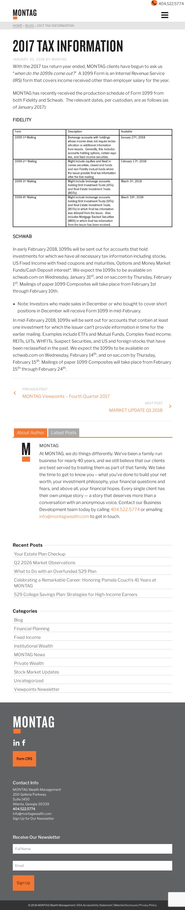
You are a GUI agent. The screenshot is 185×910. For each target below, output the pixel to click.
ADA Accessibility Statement (94, 905)
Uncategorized (29, 680)
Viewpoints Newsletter (36, 689)
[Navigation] (164, 14)
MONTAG (59, 59)
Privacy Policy (148, 905)
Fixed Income (27, 637)
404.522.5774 (125, 509)
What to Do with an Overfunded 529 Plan (55, 571)
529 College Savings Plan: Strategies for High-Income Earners (75, 594)
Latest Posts (63, 432)
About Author (30, 432)
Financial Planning (32, 628)
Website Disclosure (126, 905)
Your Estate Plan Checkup (40, 553)
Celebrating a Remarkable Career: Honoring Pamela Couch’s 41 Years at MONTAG (85, 582)
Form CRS (24, 759)
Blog (18, 619)
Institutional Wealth (33, 645)
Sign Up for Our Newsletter (33, 818)
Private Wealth (29, 663)
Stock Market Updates (36, 671)
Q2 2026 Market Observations (44, 562)
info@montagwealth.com (64, 516)
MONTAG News (29, 654)
